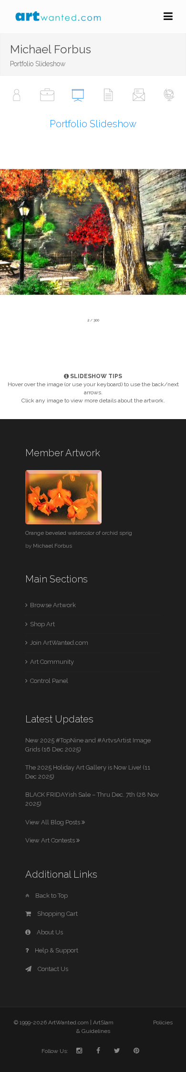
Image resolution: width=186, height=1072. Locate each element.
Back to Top (51, 895)
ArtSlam (103, 1022)
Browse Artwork (53, 605)
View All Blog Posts (53, 822)
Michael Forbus (52, 545)
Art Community (52, 661)
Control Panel (49, 680)
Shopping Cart (57, 913)
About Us (49, 932)
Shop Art (42, 624)
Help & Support (55, 950)
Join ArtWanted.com (59, 642)
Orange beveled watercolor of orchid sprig (78, 533)
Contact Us (52, 968)
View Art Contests (50, 840)
